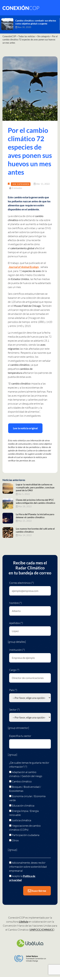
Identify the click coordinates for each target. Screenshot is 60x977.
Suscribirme (38, 890)
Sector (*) (14, 709)
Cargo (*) (14, 670)
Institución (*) (17, 649)
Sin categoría (21, 184)
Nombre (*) (15, 603)
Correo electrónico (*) (21, 582)
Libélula (23, 921)
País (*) (13, 690)
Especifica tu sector (20, 736)
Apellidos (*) (16, 623)
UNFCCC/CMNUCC (42, 929)
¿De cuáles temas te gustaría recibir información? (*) (29, 764)
